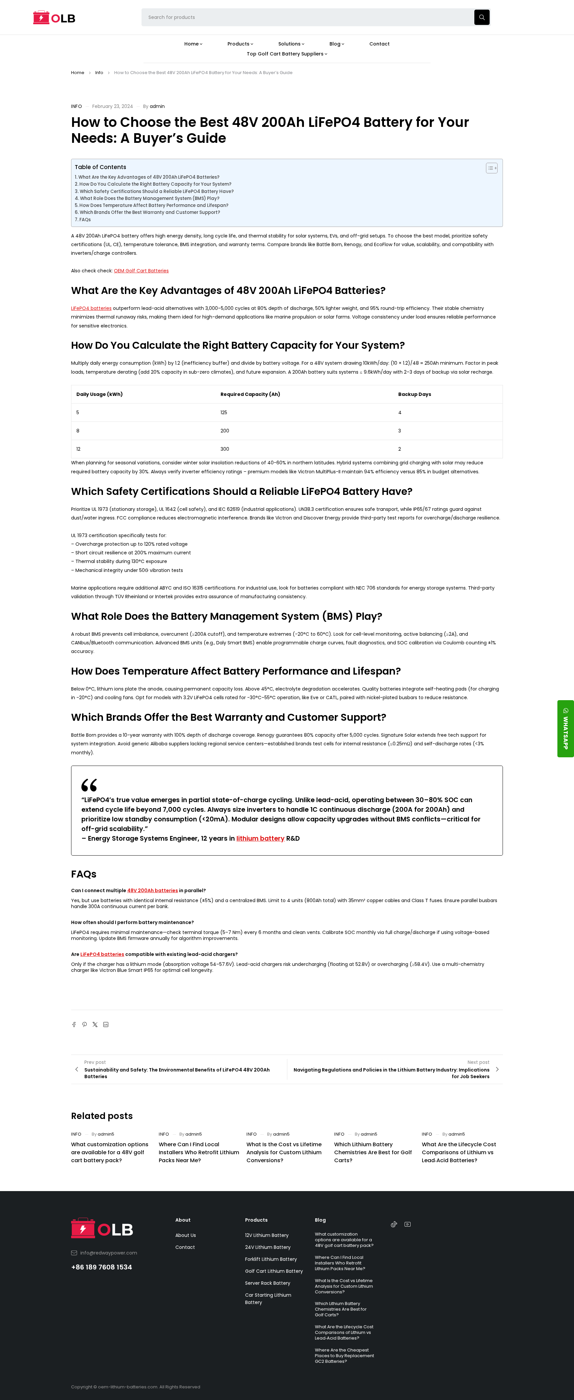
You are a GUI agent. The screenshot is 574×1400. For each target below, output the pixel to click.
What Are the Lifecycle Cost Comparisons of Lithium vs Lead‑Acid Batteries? (459, 1152)
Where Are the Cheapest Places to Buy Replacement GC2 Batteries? (344, 1355)
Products (256, 1220)
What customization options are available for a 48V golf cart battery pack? (109, 1152)
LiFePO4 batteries (91, 308)
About (183, 1220)
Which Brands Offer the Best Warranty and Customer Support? (150, 212)
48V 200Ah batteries (152, 890)
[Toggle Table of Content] (488, 168)
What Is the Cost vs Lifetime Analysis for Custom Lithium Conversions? (284, 1152)
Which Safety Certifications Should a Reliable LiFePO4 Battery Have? (157, 191)
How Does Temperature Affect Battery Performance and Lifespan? (154, 205)
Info (99, 72)
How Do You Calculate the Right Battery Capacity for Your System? (155, 184)
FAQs (85, 220)
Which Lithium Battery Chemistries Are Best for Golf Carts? (373, 1152)
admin (157, 106)
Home (77, 72)
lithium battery (261, 838)
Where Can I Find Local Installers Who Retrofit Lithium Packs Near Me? (199, 1152)
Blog (320, 1220)
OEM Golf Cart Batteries (141, 270)
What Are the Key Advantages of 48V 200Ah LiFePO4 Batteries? (149, 177)
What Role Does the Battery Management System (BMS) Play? (150, 198)
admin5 (106, 1134)
